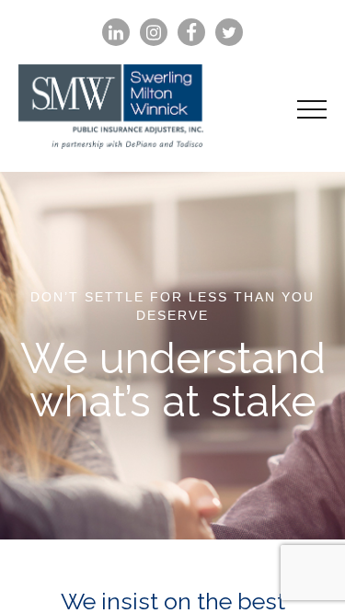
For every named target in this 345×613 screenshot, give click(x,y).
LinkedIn (116, 32)
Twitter (229, 32)
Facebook (191, 32)
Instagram (153, 32)
